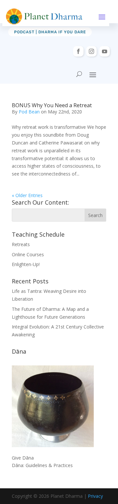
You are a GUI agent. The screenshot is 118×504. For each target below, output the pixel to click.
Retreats (21, 244)
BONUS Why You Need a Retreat (52, 105)
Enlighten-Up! (26, 264)
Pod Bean (29, 112)
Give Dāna (23, 458)
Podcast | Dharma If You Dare (50, 32)
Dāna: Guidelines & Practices (42, 465)
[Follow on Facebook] (78, 51)
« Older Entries (27, 195)
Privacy (95, 496)
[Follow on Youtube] (104, 51)
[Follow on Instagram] (91, 51)
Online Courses (28, 254)
